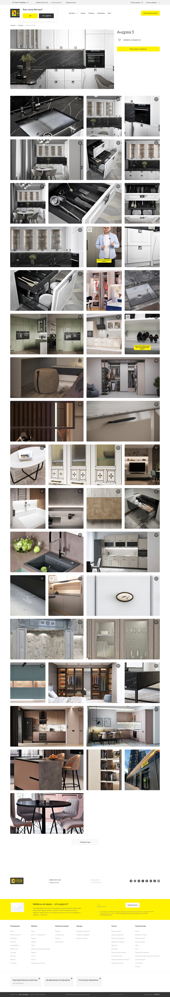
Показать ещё (85, 842)
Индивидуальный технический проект (147, 956)
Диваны (33, 942)
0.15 (156, 317)
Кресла (33, 952)
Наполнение (59, 942)
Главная (13, 25)
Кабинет (13, 959)
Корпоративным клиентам (120, 959)
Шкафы (33, 938)
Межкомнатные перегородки (40, 949)
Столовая (13, 963)
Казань (32, 994)
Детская (13, 956)
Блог (109, 13)
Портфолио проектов (83, 931)
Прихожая (13, 938)
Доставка (114, 949)
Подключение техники (118, 952)
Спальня (13, 942)
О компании (139, 963)
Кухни (33, 931)
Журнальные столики (38, 963)
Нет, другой (46, 15)
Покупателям (140, 926)
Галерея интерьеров (83, 935)
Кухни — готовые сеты (38, 935)
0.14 (118, 230)
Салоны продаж (140, 959)
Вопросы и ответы (141, 935)
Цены (137, 945)
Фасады (57, 931)
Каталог (72, 13)
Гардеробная (14, 945)
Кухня (12, 931)
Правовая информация (116, 994)
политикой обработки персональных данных (128, 913)
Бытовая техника (81, 938)
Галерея (20, 25)
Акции (83, 13)
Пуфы (33, 945)
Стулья (33, 959)
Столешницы (59, 935)
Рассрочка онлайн (117, 963)
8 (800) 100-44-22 (42, 2)
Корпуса (58, 938)
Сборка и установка (117, 942)
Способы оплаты (116, 956)
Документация (140, 938)
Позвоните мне (71, 2)
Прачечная (14, 949)
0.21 (156, 753)
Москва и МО (13, 994)
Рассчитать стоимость (138, 49)
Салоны (91, 13)
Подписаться (133, 905)
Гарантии (114, 945)
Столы (33, 956)
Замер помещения (117, 935)
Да (30, 15)
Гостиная (13, 952)
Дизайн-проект (116, 931)
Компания (101, 13)
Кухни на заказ (140, 942)
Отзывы (137, 966)
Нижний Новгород (40, 994)
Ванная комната (15, 935)
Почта (98, 904)
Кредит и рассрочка (117, 938)
